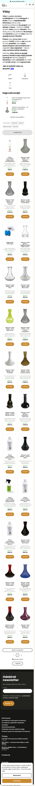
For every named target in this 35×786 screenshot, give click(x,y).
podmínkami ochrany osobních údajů (16, 697)
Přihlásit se (8, 703)
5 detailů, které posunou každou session (15, 738)
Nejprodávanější (7, 126)
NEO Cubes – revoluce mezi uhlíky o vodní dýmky (15, 743)
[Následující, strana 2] (17, 655)
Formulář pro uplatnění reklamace (13, 722)
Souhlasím (17, 781)
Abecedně (15, 126)
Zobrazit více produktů (17, 117)
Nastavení (17, 775)
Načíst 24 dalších (17, 650)
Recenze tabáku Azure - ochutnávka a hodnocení (14, 748)
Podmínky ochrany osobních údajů (13, 729)
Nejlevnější (14, 123)
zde (3, 771)
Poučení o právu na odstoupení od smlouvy (16, 731)
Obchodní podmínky (8, 727)
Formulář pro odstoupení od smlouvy (14, 720)
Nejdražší (21, 123)
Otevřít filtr (18, 132)
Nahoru (18, 663)
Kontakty (5, 725)
